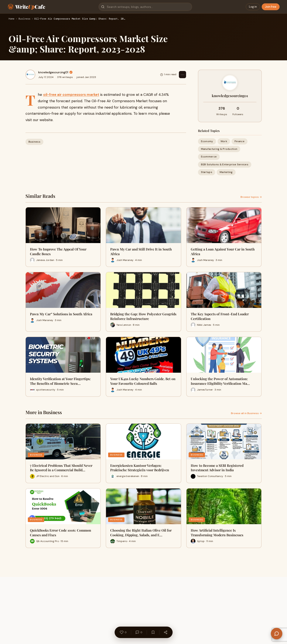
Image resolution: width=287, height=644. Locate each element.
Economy (207, 141)
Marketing (226, 172)
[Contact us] (276, 633)
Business (24, 18)
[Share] (165, 632)
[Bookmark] (153, 632)
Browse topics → (251, 197)
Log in (253, 6)
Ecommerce (209, 156)
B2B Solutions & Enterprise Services (225, 164)
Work (224, 141)
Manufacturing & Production (219, 149)
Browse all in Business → (246, 413)
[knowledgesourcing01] (30, 74)
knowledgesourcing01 (53, 72)
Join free (270, 6)
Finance (240, 141)
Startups (206, 172)
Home (11, 18)
